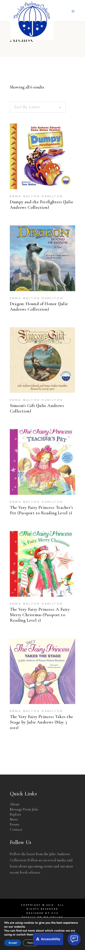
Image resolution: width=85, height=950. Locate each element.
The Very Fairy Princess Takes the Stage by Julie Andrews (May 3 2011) (41, 722)
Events (14, 824)
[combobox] (38, 107)
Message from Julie (24, 809)
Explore (15, 814)
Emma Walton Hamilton (36, 196)
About (14, 804)
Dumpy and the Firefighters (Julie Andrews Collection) (41, 204)
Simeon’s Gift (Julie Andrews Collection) (37, 408)
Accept (12, 943)
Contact (16, 829)
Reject (30, 943)
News (14, 819)
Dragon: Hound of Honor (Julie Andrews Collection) (39, 306)
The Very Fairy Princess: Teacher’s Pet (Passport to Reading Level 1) (41, 510)
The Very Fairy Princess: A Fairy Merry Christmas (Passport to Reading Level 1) (40, 615)
